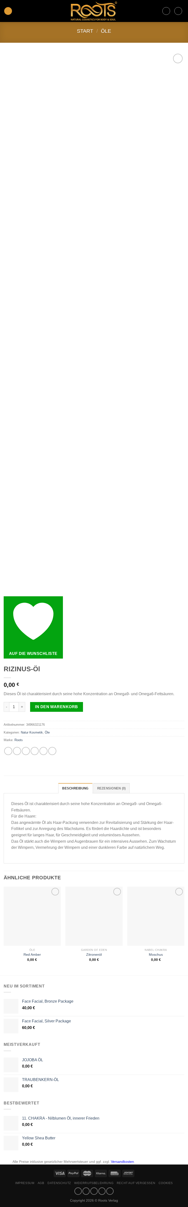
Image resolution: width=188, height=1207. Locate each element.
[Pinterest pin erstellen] (43, 751)
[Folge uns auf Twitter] (94, 1191)
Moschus (156, 954)
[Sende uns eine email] (102, 1191)
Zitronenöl (94, 954)
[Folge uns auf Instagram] (86, 1191)
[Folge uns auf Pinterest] (110, 1191)
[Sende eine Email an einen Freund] (35, 751)
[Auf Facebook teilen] (17, 751)
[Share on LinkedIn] (52, 751)
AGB (41, 1183)
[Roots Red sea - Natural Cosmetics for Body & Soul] (94, 10)
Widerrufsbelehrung (93, 1183)
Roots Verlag (108, 1200)
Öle (106, 31)
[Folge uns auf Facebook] (78, 1191)
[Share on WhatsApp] (8, 751)
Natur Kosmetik (32, 732)
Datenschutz (59, 1183)
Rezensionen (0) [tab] (111, 788)
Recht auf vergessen (136, 1183)
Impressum (25, 1183)
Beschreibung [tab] (75, 788)
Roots (18, 740)
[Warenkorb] (178, 11)
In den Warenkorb (56, 707)
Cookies (166, 1183)
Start (85, 31)
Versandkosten (122, 1162)
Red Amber (32, 954)
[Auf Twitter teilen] (26, 751)
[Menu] (8, 11)
